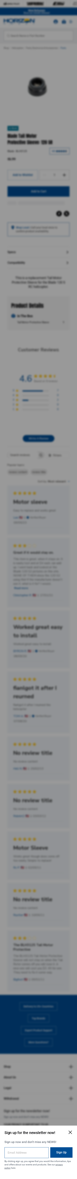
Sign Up (61, 1152)
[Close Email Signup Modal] (70, 1132)
